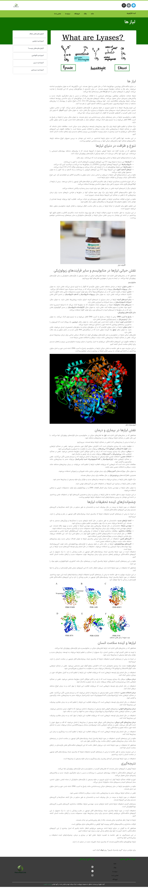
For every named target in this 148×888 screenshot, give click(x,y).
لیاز (105, 435)
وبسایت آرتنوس (48, 884)
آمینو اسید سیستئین (37, 70)
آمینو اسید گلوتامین (38, 55)
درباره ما (67, 14)
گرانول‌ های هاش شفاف (36, 34)
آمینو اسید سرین (38, 63)
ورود (128, 13)
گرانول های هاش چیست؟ (36, 48)
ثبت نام (133, 13)
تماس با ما (57, 14)
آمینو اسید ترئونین (38, 41)
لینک (102, 850)
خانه (92, 14)
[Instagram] (124, 5)
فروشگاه (77, 14)
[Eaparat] (129, 5)
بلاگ (85, 14)
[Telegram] (133, 5)
